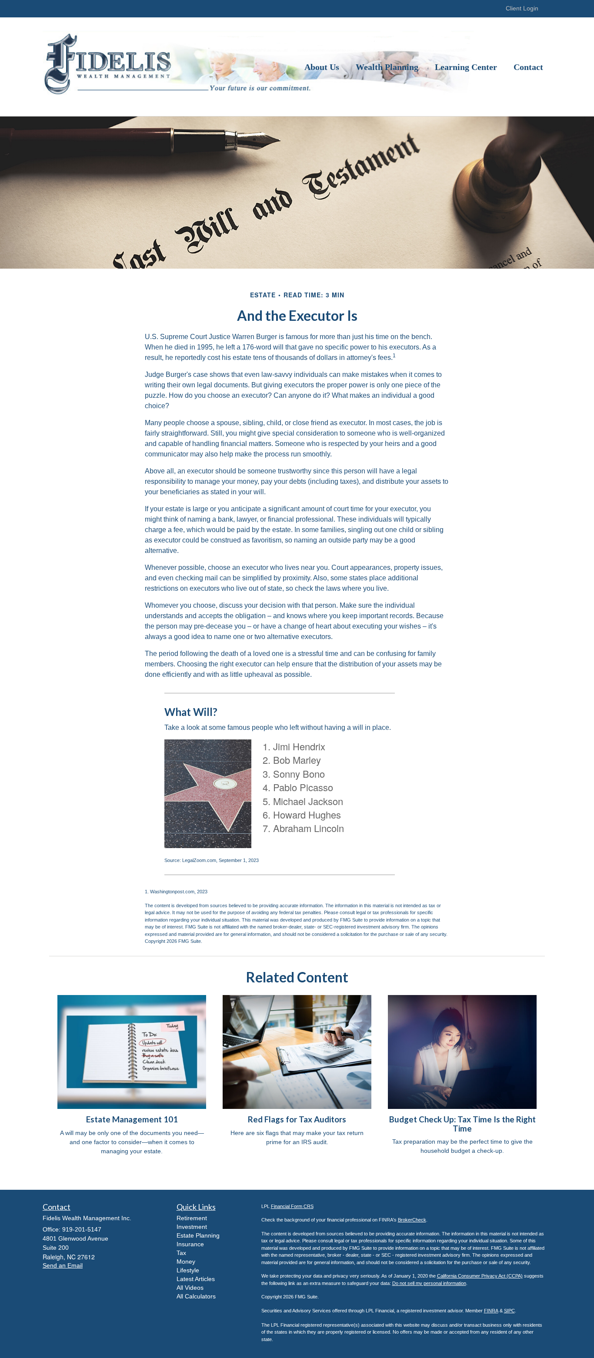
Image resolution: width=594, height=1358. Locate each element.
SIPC (509, 1310)
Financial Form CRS (292, 1206)
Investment (192, 1226)
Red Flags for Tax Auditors (297, 1119)
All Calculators (196, 1296)
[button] (321, 67)
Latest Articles (196, 1278)
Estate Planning (198, 1235)
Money (186, 1261)
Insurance (190, 1244)
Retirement (192, 1218)
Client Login (522, 8)
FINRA (491, 1310)
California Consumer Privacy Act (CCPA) (480, 1275)
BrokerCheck (412, 1219)
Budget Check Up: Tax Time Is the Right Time (462, 1124)
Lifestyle (188, 1270)
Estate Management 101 (132, 1119)
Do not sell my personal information (429, 1283)
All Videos (190, 1287)
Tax (181, 1252)
